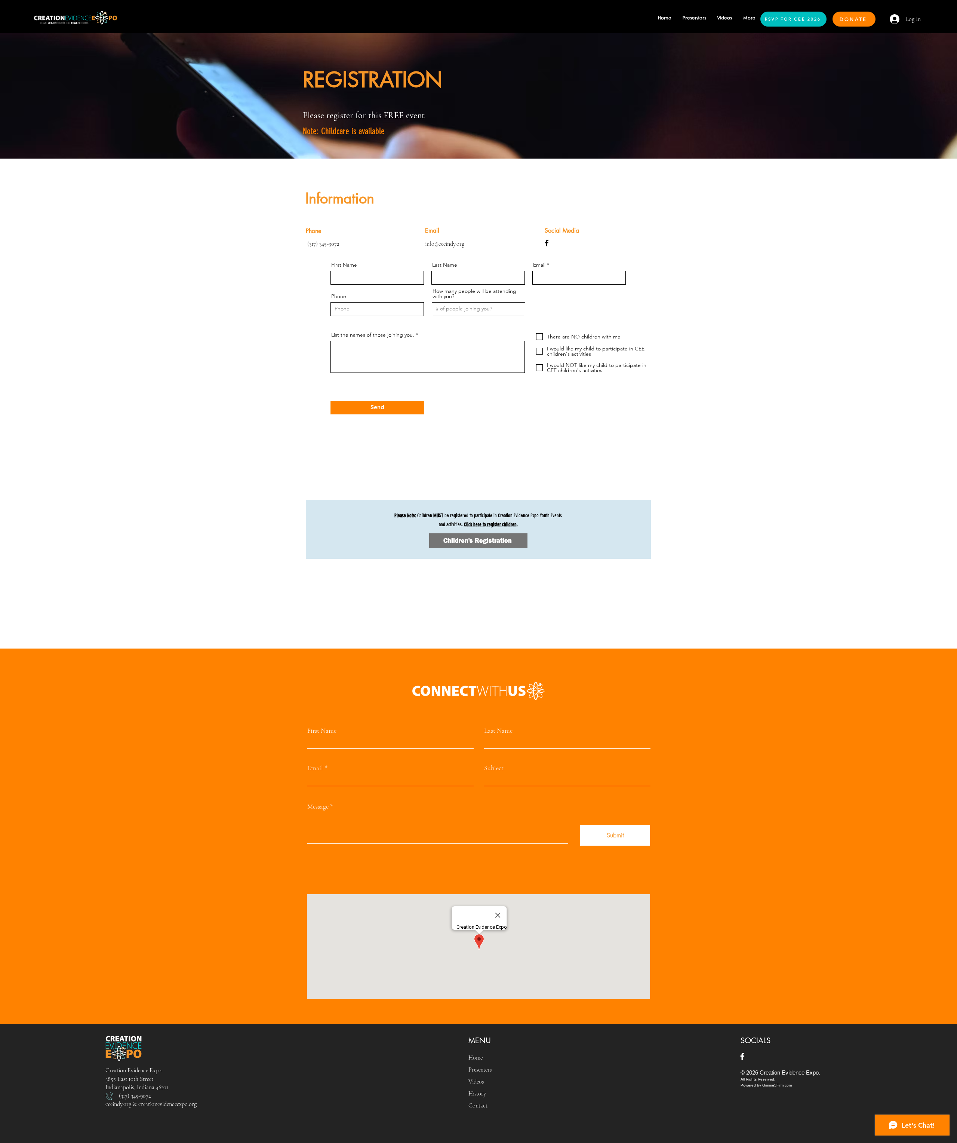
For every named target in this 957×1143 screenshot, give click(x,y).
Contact (477, 1105)
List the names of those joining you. (372, 334)
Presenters (480, 1069)
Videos (476, 1081)
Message (318, 806)
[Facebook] (546, 243)
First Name (344, 264)
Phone (338, 296)
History (477, 1093)
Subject (494, 767)
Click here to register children (490, 524)
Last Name (444, 264)
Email (539, 264)
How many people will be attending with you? (474, 293)
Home (475, 1057)
